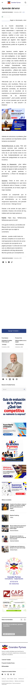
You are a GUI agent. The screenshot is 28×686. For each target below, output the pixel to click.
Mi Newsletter (5, 666)
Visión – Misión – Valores (12, 678)
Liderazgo (12, 510)
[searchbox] (12, 389)
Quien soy (4, 678)
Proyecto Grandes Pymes (8, 663)
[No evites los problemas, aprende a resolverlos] (14, 629)
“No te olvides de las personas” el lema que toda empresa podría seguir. (18, 527)
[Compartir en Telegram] (8, 262)
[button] (2, 2)
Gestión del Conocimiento (7, 12)
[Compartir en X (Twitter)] (6, 262)
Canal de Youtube (6, 659)
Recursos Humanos (20, 344)
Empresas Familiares (14, 540)
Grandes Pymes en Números (8, 681)
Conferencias (21, 678)
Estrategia (4, 344)
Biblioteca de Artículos (19, 681)
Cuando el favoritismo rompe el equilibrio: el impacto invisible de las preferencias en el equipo (18, 506)
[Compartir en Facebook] (3, 262)
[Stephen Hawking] (5, 518)
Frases (11, 517)
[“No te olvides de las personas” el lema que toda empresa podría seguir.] (5, 528)
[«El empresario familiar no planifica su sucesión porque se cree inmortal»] (5, 538)
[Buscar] (24, 389)
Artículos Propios (13, 549)
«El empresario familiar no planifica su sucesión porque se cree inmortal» (18, 537)
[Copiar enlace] (11, 262)
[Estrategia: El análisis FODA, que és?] (8, 342)
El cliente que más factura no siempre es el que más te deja (17, 547)
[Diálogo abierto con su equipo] (20, 342)
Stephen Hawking (14, 515)
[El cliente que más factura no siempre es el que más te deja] (5, 549)
